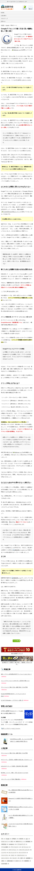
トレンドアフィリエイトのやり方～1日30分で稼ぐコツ (15, 680)
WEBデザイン (19, 841)
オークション (25, 847)
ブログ (12, 855)
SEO (12, 841)
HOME (2, 25)
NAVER (21, 838)
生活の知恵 (4, 863)
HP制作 (14, 838)
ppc (27, 838)
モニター (15, 858)
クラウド (3, 849)
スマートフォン (12, 849)
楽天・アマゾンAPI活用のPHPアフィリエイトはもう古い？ (16, 674)
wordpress (11, 844)
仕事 (21, 858)
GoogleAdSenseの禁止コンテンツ (12, 211)
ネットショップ (12, 852)
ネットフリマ (22, 852)
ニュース (3, 852)
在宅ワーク (18, 861)
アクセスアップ (21, 844)
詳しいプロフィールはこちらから (11, 728)
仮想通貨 (28, 858)
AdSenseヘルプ (17, 50)
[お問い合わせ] (30, 9)
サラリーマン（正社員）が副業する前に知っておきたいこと (16, 759)
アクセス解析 (4, 847)
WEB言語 (3, 844)
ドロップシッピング (24, 849)
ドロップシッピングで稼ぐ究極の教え (11, 779)
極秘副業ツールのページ (21, 550)
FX (2, 838)
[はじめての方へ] (24, 9)
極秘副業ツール (17, 578)
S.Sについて (4, 841)
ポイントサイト (5, 858)
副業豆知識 (10, 861)
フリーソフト (4, 855)
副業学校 (9, 7)
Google (7, 25)
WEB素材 (28, 841)
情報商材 (26, 861)
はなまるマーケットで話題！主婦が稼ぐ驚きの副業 (14, 766)
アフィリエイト (14, 847)
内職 (2, 861)
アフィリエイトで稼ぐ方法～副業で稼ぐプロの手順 (14, 687)
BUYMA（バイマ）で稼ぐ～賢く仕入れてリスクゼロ (14, 772)
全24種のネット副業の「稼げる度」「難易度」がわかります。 (17, 663)
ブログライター (21, 855)
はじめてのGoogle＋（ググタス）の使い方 (12, 700)
